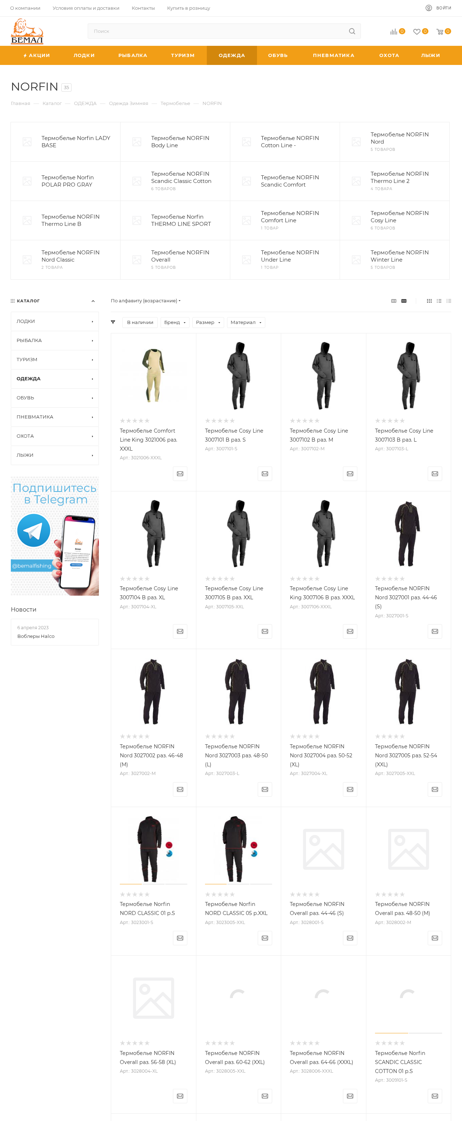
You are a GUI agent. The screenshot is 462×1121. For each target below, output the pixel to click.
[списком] (439, 301)
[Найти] (352, 31)
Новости (23, 609)
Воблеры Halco (36, 636)
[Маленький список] (394, 301)
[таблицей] (449, 301)
